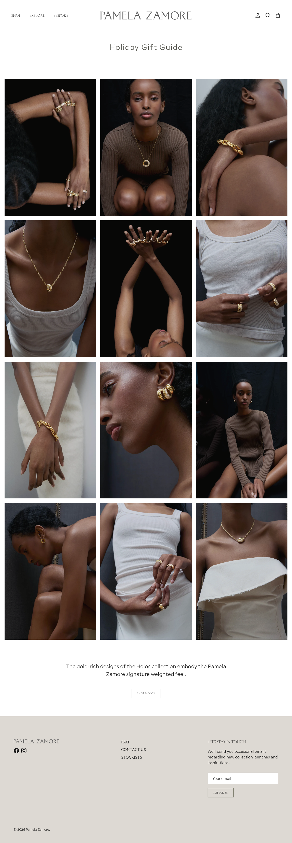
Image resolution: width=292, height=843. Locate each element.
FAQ (125, 742)
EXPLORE (37, 15)
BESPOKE (61, 15)
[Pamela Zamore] (146, 15)
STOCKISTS (131, 757)
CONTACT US (133, 749)
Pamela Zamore (37, 829)
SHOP (16, 15)
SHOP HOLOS (146, 693)
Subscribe (221, 792)
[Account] (257, 15)
